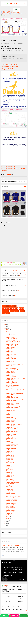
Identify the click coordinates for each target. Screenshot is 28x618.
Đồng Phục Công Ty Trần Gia (12, 338)
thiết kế (11, 306)
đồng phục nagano (10, 462)
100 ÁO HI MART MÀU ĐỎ (11, 478)
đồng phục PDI (9, 470)
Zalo (5, 616)
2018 (5, 523)
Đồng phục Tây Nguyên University (13, 406)
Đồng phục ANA (9, 472)
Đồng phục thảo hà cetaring (11, 500)
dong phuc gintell (9, 469)
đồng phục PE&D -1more (11, 492)
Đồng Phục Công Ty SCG (11, 386)
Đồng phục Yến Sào (10, 455)
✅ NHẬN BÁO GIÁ (14, 616)
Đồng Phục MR (9, 435)
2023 (5, 324)
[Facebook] (6, 609)
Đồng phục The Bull (10, 417)
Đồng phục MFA (9, 463)
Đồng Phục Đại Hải (10, 371)
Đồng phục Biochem (10, 374)
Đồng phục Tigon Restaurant (12, 397)
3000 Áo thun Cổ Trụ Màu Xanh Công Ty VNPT (15, 389)
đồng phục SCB (9, 452)
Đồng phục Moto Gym (10, 372)
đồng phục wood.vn (10, 483)
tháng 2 (7, 518)
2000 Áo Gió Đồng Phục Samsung (13, 341)
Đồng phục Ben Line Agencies (12, 430)
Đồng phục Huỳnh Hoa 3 (11, 359)
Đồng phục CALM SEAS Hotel (12, 407)
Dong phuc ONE (9, 441)
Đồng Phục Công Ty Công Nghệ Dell (13, 383)
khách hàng (5, 308)
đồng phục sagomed (10, 432)
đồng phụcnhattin (9, 458)
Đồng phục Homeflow (10, 461)
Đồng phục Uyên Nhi (10, 357)
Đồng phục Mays (9, 459)
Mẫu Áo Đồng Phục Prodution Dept (13, 200)
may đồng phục (13, 310)
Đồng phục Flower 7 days (11, 445)
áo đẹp (20, 308)
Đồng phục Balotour (10, 408)
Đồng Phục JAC (9, 352)
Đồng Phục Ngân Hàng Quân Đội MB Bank (14, 388)
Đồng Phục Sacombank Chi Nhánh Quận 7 (14, 393)
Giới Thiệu (8, 596)
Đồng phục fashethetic (10, 510)
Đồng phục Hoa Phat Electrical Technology (14, 399)
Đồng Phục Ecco (9, 335)
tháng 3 (7, 516)
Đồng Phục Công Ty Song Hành (12, 343)
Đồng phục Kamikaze (10, 420)
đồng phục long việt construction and (13, 485)
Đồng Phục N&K (9, 348)
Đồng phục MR (9, 513)
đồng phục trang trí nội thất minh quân (13, 496)
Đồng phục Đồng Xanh (10, 425)
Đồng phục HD (9, 416)
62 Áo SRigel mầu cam (10, 334)
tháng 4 (7, 333)
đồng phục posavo (9, 490)
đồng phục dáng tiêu (10, 480)
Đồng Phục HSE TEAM (10, 347)
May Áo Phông (9, 365)
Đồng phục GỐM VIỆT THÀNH (12, 427)
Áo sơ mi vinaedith (9, 479)
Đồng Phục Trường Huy (11, 358)
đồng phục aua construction (11, 499)
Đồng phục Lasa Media (10, 493)
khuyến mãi (5, 313)
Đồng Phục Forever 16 (10, 375)
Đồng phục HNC (9, 442)
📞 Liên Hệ (23, 616)
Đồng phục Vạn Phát (10, 475)
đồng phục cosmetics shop (11, 504)
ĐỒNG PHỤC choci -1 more (11, 494)
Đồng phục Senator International (12, 403)
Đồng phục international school (12, 482)
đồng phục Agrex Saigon (11, 428)
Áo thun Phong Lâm (10, 506)
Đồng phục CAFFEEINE (11, 413)
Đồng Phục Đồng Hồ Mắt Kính (12, 344)
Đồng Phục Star (9, 449)
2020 (5, 328)
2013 (5, 525)
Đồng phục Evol (9, 362)
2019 (5, 521)
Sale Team (8, 598)
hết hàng (14, 308)
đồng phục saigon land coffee (10, 66)
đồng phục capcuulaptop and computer (14, 511)
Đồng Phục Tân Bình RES (11, 345)
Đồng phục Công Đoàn (10, 497)
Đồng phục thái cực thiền (11, 502)
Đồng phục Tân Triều (10, 451)
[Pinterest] (17, 609)
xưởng (21, 310)
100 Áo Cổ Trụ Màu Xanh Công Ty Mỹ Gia (14, 364)
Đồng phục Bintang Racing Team (12, 369)
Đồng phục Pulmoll (10, 361)
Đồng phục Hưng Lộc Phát (11, 437)
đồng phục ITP (9, 486)
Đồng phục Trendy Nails (11, 438)
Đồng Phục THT (9, 355)
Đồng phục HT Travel (10, 410)
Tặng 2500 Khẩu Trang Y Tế (10, 545)
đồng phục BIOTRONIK (10, 456)
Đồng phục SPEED (10, 394)
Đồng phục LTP (9, 465)
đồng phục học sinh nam (11, 368)
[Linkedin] (13, 609)
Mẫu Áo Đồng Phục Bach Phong (12, 214)
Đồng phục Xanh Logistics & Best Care (14, 350)
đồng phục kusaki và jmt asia (12, 444)
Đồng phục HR (9, 423)
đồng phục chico (9, 439)
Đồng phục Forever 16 (10, 404)
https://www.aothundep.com (8, 166)
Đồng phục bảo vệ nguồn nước (12, 431)
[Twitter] (10, 609)
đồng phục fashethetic (10, 507)
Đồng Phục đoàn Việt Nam (11, 354)
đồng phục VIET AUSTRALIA (9, 64)
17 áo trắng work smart (10, 340)
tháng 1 (7, 520)
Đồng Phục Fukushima (10, 447)
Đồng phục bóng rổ (10, 381)
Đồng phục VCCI (9, 396)
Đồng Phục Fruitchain (10, 337)
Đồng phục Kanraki (10, 401)
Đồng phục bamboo (10, 454)
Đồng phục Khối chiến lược (11, 434)
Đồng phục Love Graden (11, 487)
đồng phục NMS (9, 514)
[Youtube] (3, 609)
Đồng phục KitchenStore (11, 503)
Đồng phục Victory (9, 411)
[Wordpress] (21, 609)
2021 (5, 326)
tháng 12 (8, 329)
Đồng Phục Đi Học (9, 367)
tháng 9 (7, 331)
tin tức (4, 306)
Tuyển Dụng (20, 596)
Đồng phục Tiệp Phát (10, 473)
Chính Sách (20, 601)
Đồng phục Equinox (10, 379)
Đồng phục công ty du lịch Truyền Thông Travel (15, 378)
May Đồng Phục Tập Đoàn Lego (12, 385)
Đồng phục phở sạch (10, 466)
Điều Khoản (8, 601)
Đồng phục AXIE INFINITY (11, 376)
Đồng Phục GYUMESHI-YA (11, 382)
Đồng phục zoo (9, 476)
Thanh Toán (20, 598)
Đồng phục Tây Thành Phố (11, 400)
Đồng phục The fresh (7, 69)
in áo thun (5, 310)
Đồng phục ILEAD (9, 489)
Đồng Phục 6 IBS (9, 351)
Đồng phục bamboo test (11, 448)
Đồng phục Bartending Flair (11, 418)
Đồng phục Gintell (9, 414)
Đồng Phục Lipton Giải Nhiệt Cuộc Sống (14, 424)
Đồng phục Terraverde (10, 421)
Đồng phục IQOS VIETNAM (11, 509)
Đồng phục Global (9, 468)
